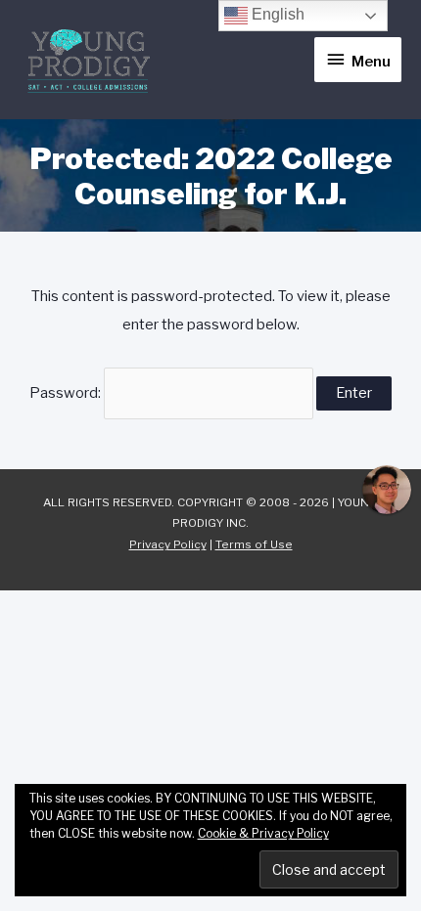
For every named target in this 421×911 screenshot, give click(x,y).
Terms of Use (254, 544)
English (276, 14)
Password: (66, 393)
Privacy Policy (168, 544)
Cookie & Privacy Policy (263, 833)
